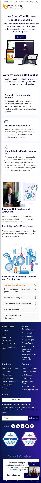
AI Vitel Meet (7, 375)
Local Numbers (7, 371)
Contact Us (6, 337)
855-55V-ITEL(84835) (29, 2)
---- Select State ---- (16, 400)
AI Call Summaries (28, 386)
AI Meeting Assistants (30, 389)
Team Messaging (8, 378)
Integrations (26, 378)
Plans (4, 334)
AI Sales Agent (27, 343)
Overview (5, 330)
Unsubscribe (6, 340)
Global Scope (27, 375)
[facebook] (18, 426)
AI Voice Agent (27, 336)
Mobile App (6, 388)
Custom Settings (13, 475)
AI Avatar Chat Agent (30, 346)
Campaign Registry (9, 344)
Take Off (20, 37)
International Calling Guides (9, 348)
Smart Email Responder (26, 350)
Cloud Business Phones (10, 368)
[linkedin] (27, 426)
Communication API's (10, 381)
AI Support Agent (28, 339)
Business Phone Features (27, 382)
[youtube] (22, 426)
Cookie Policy (15, 470)
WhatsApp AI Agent (29, 354)
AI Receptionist (27, 333)
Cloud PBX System (29, 371)
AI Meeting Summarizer (26, 358)
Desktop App (7, 385)
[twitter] (13, 426)
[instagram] (32, 426)
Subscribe (33, 418)
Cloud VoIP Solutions (29, 368)
